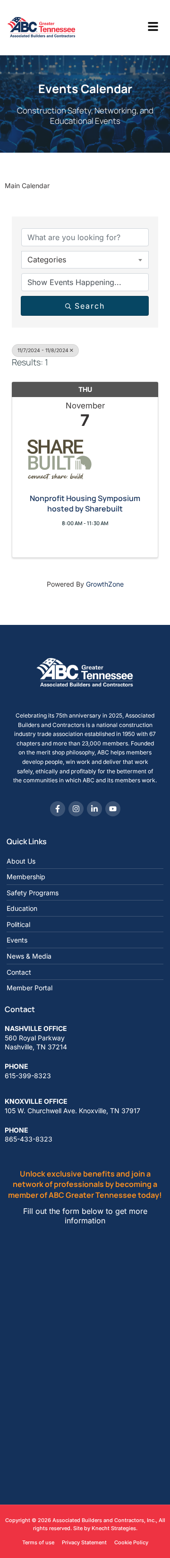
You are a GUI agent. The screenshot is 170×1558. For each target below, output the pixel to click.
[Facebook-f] (57, 808)
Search (90, 306)
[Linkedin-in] (94, 808)
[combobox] (85, 259)
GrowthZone (105, 584)
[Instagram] (76, 808)
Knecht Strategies (114, 1528)
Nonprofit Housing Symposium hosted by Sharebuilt (85, 503)
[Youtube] (112, 808)
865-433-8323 (28, 1139)
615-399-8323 (28, 1076)
